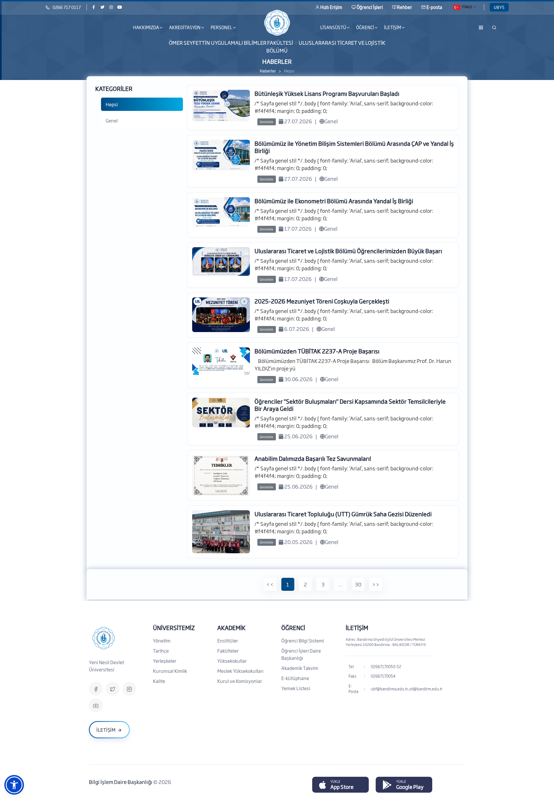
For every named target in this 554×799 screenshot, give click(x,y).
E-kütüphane (295, 678)
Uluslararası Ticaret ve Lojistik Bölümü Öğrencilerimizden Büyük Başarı (348, 250)
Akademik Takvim (299, 667)
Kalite (159, 680)
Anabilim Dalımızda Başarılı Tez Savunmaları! (312, 458)
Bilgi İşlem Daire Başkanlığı (121, 781)
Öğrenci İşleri (370, 7)
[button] (14, 784)
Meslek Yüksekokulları (240, 670)
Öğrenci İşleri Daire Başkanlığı (301, 654)
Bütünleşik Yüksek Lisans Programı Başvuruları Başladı (326, 93)
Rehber (404, 7)
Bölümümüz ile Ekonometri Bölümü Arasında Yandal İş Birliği (333, 200)
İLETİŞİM (357, 627)
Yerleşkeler (164, 660)
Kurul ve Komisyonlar (239, 680)
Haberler (268, 71)
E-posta (434, 7)
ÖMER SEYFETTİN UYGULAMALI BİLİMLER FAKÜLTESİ (231, 42)
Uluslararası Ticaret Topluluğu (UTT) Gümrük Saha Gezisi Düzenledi (343, 513)
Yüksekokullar (232, 660)
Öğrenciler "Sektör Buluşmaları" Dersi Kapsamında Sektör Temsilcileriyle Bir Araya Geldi (350, 405)
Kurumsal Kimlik (170, 670)
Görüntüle (266, 122)
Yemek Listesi (295, 688)
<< (270, 584)
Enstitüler (227, 640)
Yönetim (162, 640)
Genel (112, 120)
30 (358, 584)
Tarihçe (161, 650)
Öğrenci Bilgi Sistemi (302, 640)
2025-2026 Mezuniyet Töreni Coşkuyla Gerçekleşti (321, 301)
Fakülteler (228, 650)
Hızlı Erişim (331, 7)
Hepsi (112, 104)
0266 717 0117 (67, 7)
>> (375, 584)
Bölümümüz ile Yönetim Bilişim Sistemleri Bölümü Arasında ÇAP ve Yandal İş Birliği (354, 147)
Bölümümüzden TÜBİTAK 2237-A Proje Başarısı (316, 351)
